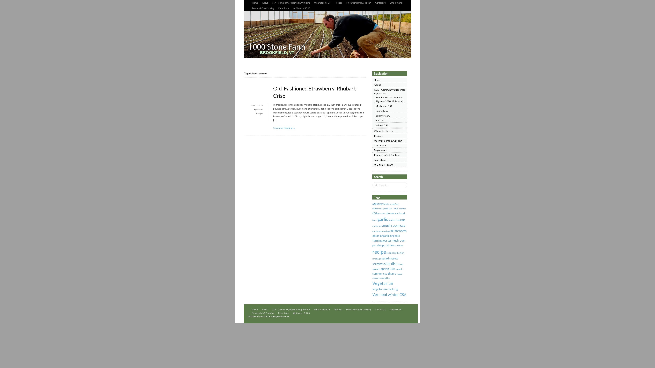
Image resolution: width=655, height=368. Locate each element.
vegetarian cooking (385, 289)
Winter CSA (382, 125)
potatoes (388, 245)
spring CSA (388, 269)
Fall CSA (380, 120)
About (265, 3)
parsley (377, 245)
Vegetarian (382, 283)
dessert (381, 213)
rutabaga (376, 258)
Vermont (379, 294)
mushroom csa (394, 225)
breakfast (394, 204)
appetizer (377, 203)
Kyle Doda (258, 109)
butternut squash (380, 208)
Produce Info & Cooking (263, 8)
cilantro (402, 208)
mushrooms (398, 231)
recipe (379, 252)
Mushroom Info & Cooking (358, 3)
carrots (393, 208)
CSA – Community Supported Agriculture (291, 3)
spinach (376, 269)
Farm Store (283, 8)
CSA (375, 213)
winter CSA (397, 294)
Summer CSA (383, 115)
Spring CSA (382, 110)
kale (402, 219)
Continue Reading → (284, 127)
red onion (399, 252)
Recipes (338, 3)
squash (399, 269)
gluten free (394, 220)
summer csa (379, 273)
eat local (400, 213)
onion (376, 235)
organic (384, 235)
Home (255, 3)
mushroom (377, 226)
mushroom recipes (381, 231)
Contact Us (380, 3)
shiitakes (378, 264)
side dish (390, 264)
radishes (399, 245)
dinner (390, 213)
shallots (393, 258)
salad (385, 258)
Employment (396, 3)
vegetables (385, 278)
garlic (382, 219)
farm (374, 220)
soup (400, 264)
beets (386, 204)
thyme (392, 273)
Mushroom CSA (384, 106)
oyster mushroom (394, 240)
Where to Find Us (322, 3)
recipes (390, 252)
